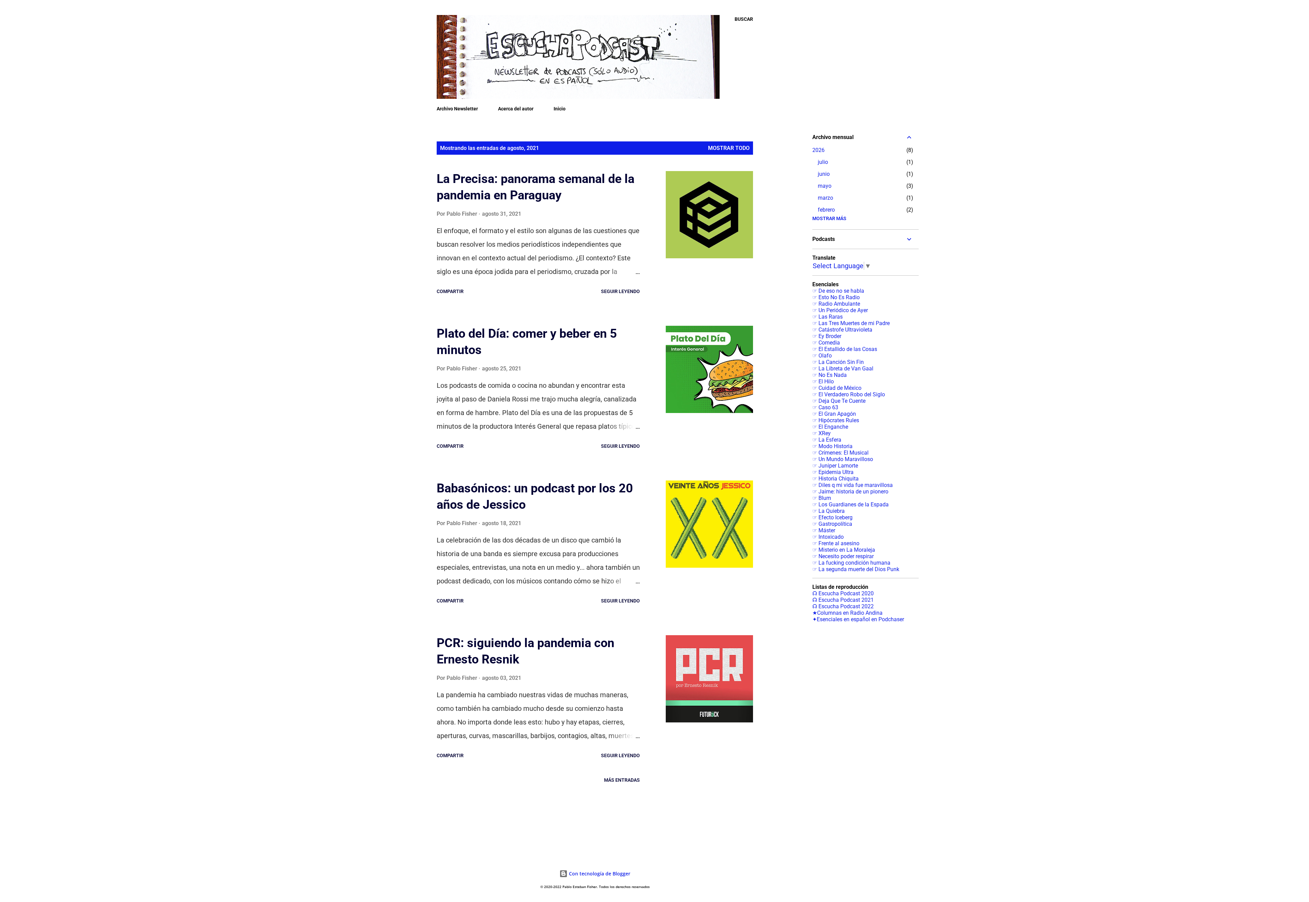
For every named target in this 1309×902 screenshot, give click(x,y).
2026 (818, 150)
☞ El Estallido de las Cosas (844, 349)
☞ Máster (823, 530)
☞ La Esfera (826, 440)
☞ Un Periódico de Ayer (840, 310)
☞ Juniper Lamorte (835, 465)
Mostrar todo (729, 148)
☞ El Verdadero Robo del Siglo (848, 394)
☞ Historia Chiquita (835, 478)
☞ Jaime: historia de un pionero (850, 491)
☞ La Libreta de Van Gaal (842, 368)
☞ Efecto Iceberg (832, 517)
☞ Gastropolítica (832, 524)
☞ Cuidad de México (836, 388)
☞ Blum (821, 498)
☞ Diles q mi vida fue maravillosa (852, 485)
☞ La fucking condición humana (851, 563)
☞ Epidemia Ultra (833, 472)
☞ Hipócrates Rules (835, 420)
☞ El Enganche (830, 427)
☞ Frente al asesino (835, 543)
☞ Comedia (826, 342)
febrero (826, 210)
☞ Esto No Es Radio (836, 297)
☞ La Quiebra (828, 511)
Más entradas (622, 780)
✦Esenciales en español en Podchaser (858, 619)
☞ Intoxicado (828, 537)
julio (823, 162)
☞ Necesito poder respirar (843, 556)
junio (824, 174)
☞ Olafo (822, 355)
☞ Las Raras (827, 317)
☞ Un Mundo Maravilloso (842, 459)
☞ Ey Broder (826, 336)
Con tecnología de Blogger (599, 873)
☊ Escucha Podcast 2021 (843, 600)
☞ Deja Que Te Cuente (839, 401)
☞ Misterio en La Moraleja (843, 550)
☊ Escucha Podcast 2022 (843, 606)
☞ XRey (821, 433)
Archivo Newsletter (457, 108)
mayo (824, 186)
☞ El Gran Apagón (834, 414)
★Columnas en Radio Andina (847, 613)
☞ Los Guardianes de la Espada (850, 504)
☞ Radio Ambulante (836, 304)
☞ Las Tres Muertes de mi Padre (851, 323)
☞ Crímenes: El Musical (840, 452)
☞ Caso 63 (825, 407)
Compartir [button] (450, 291)
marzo (825, 198)
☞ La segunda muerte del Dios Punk (855, 569)
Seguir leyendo (620, 291)
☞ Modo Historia (832, 446)
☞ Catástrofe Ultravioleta (842, 329)
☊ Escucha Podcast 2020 (843, 593)
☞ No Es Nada (829, 375)
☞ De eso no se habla (838, 291)
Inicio (560, 108)
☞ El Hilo (823, 381)
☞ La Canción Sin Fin (838, 362)
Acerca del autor (515, 108)
